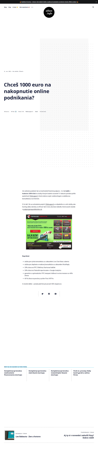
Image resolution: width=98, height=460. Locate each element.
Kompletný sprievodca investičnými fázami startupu (60, 373)
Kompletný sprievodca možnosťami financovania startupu (13, 373)
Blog (5, 7)
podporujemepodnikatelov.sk (32, 209)
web (37, 111)
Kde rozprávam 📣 (25, 7)
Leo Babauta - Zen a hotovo (28, 436)
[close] (96, 2)
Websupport (29, 111)
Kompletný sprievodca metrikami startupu (37, 372)
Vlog (9, 7)
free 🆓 (14, 111)
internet (43, 111)
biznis (7, 111)
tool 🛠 (21, 111)
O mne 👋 (15, 7)
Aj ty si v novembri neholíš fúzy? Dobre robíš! (79, 436)
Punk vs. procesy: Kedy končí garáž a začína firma (82, 373)
